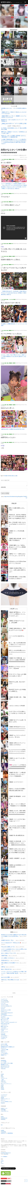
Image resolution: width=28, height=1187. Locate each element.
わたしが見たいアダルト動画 (7, 1063)
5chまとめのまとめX (5, 1023)
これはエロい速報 (4, 1049)
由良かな (13, 475)
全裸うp (3, 967)
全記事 (2, 1161)
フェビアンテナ (4, 999)
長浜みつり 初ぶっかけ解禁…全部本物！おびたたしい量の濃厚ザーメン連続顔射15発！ (13, 136)
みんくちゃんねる (4, 1045)
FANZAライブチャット (5, 1098)
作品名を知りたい (5, 960)
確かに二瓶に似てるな (6, 969)
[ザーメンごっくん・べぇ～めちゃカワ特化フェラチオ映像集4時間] (12, 463)
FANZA (2, 1074)
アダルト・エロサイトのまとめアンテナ (9, 1022)
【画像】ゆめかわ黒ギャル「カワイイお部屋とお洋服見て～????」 (13, 124)
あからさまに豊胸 (5, 977)
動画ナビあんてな (4, 1026)
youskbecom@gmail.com (6, 1152)
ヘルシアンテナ (4, 1025)
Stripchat (3, 1103)
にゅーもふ (3, 1033)
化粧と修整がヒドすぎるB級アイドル (10, 963)
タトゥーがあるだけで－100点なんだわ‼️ (11, 942)
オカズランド (3, 1048)
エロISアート (3, 1038)
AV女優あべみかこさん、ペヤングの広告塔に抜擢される (14, 109)
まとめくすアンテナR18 (6, 1010)
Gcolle (2, 1085)
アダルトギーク (4, 1052)
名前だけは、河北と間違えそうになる (10, 979)
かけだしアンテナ (4, 1031)
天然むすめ (3, 1081)
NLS (2, 1125)
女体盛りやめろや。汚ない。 (8, 940)
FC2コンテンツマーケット (6, 1083)
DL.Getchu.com (4, 1118)
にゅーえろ (3, 1007)
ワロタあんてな (4, 1037)
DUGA (2, 1077)
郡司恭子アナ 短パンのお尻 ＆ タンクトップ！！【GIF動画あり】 (14, 120)
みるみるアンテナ (4, 1029)
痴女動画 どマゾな (4, 1064)
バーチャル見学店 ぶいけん (6, 1101)
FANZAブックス (4, 1108)
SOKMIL (2, 1089)
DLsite (2, 1116)
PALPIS (2, 1087)
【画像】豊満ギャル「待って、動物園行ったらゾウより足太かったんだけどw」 (13, 116)
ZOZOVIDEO (3, 1060)
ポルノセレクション (5, 1021)
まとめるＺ (3, 1016)
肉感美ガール (3, 1055)
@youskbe (6, 1154)
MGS (2, 1075)
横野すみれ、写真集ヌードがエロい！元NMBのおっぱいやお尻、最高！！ (14, 132)
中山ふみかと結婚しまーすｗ (8, 946)
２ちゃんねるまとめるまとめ (7, 1012)
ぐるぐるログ (3, 1027)
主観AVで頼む (4, 955)
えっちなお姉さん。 (5, 1053)
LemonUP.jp (3, 1131)
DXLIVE (2, 1097)
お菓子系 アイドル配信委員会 (7, 1133)
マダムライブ (3, 1096)
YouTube (9, 475)
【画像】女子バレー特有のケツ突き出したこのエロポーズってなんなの (13, 112)
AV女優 (5, 475)
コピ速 (2, 1030)
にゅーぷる (3, 1003)
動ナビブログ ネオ (4, 1019)
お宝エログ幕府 (4, 1044)
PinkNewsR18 (3, 1014)
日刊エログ (3, 1051)
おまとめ (2, 1008)
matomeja (3, 1034)
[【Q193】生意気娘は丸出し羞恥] (7, 923)
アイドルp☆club (4, 1000)
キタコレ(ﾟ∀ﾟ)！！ (4, 1036)
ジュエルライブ (4, 1094)
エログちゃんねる (4, 1004)
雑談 (16, 475)
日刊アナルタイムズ (5, 1067)
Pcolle (2, 1086)
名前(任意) (3, 487)
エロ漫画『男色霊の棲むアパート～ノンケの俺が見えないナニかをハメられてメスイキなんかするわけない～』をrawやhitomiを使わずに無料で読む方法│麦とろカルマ (13, 141)
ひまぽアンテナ (4, 1011)
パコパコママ (3, 1082)
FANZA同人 (3, 1119)
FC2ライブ (3, 1100)
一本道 (2, 1079)
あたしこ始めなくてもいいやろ (8, 953)
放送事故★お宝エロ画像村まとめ (7, 1046)
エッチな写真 (3, 1062)
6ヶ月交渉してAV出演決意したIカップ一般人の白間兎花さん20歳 (13, 128)
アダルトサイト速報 (5, 1018)
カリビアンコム (4, 1078)
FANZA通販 (3, 1109)
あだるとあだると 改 (5, 1066)
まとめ (26, 157)
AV (1, 1162)
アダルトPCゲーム (4, 1111)
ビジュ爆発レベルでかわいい (8, 958)
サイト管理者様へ (4, 1156)
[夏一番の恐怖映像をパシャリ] (20, 923)
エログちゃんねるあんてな (6, 1006)
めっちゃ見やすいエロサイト (7, 1015)
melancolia (3, 1068)
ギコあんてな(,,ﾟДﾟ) (5, 1002)
